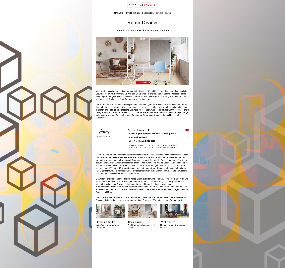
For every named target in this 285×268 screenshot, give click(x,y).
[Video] (187, 129)
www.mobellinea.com (169, 147)
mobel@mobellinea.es (170, 145)
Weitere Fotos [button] (143, 83)
